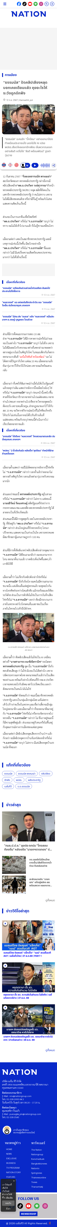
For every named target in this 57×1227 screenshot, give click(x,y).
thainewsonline (38, 1177)
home (9, 1149)
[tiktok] (20, 1207)
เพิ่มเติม (9, 1197)
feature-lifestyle (11, 1178)
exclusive (11, 1158)
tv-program (13, 1167)
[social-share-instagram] (41, 4)
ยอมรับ (8, 1203)
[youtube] (28, 1207)
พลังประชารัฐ (34, 780)
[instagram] (45, 1207)
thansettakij (37, 1186)
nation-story (13, 1172)
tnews (34, 1182)
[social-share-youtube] (30, 4)
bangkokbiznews (39, 1163)
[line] (37, 1207)
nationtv (35, 1168)
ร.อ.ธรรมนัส (24, 786)
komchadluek (37, 1158)
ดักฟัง (7, 780)
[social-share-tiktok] (24, 4)
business (11, 1162)
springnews (36, 1172)
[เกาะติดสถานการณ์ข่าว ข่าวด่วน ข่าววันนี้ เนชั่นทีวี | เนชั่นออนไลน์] (28, 14)
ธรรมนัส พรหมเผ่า (26, 773)
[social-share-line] (35, 4)
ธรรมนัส (8, 773)
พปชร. (19, 780)
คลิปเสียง (45, 773)
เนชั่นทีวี (8, 786)
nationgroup (37, 1154)
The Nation (36, 1149)
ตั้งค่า (8, 1209)
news (9, 1153)
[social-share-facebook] (19, 4)
